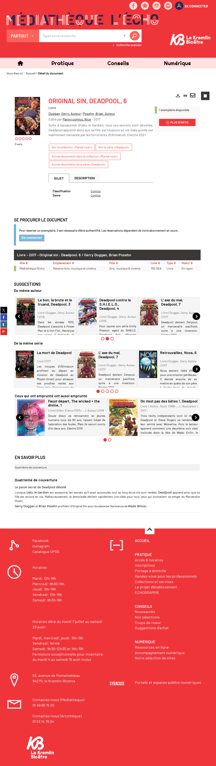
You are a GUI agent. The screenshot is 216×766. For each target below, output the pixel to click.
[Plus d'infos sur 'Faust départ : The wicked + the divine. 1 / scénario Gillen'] (31, 421)
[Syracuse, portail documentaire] (82, 19)
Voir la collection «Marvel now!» (72, 147)
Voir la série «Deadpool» (113, 147)
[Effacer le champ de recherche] (125, 36)
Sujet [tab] (59, 178)
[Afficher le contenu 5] (116, 391)
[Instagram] (168, 6)
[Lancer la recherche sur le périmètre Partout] (135, 36)
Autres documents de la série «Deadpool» (78, 164)
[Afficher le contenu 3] (112, 338)
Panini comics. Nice (77, 119)
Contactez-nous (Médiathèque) (58, 699)
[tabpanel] (101, 193)
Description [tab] (84, 178)
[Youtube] (156, 6)
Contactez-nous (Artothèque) (57, 716)
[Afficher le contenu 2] (102, 391)
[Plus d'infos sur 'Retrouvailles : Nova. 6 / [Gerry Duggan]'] (148, 364)
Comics (96, 191)
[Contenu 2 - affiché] (107, 338)
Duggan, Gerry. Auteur (65, 113)
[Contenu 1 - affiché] (98, 391)
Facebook (40, 540)
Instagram (41, 546)
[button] (62, 63)
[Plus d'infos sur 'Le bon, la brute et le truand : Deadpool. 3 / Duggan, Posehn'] (26, 311)
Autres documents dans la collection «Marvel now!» (85, 156)
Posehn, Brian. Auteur (99, 113)
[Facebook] (133, 6)
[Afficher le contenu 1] (102, 338)
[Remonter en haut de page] (149, 529)
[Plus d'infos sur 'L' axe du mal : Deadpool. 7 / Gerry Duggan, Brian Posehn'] (149, 311)
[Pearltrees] (145, 6)
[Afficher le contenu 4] (112, 391)
